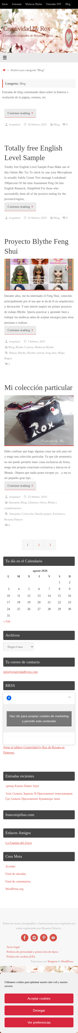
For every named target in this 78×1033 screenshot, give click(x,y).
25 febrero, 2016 (37, 496)
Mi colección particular (38, 387)
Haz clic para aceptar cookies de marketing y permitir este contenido (39, 718)
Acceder (10, 866)
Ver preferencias (39, 1022)
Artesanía (16, 4)
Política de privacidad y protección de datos (32, 951)
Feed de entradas (15, 874)
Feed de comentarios (18, 881)
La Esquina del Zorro (18, 843)
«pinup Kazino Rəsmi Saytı (22, 786)
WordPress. (67, 961)
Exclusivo (59, 513)
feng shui (51, 352)
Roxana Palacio (13, 519)
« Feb (6, 621)
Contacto (6, 12)
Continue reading (19, 113)
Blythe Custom (24, 347)
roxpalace (15, 124)
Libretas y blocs (37, 502)
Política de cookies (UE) (20, 956)
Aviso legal (13, 947)
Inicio (5, 4)
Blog (67, 4)
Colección (27, 513)
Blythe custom (35, 352)
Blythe (22, 352)
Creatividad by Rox (26, 28)
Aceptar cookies (39, 998)
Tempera (52, 961)
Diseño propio (43, 513)
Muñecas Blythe (33, 4)
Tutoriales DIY (54, 4)
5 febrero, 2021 (37, 341)
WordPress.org (14, 889)
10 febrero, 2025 (37, 217)
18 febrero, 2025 (37, 124)
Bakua (13, 352)
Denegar (39, 1010)
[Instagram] (61, 22)
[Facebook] (55, 22)
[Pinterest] (67, 22)
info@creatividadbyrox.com (20, 672)
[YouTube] (73, 22)
